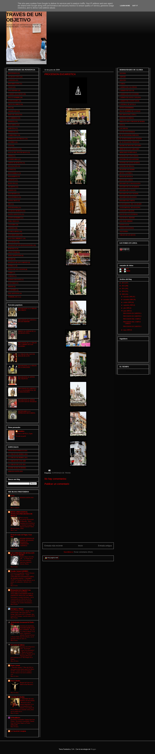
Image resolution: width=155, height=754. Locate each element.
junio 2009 (126, 311)
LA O (9, 146)
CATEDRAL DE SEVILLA (128, 104)
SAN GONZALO (13, 149)
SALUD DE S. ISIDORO (127, 218)
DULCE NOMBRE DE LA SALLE (130, 111)
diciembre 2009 (128, 297)
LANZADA (11, 80)
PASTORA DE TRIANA (127, 166)
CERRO (10, 273)
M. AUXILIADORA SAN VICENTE (131, 139)
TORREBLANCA (13, 297)
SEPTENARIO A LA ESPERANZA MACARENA (26, 412)
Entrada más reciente (53, 546)
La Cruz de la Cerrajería (18, 731)
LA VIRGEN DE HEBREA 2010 (17, 454)
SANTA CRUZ (12, 200)
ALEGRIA (123, 73)
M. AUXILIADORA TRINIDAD (129, 142)
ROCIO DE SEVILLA (126, 176)
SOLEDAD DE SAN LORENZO (18, 262)
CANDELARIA (13, 159)
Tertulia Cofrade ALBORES (19, 571)
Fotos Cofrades (15, 681)
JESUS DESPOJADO (14, 255)
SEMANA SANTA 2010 (15, 471)
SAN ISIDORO (13, 90)
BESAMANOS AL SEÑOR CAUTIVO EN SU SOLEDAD (27, 400)
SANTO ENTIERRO (14, 218)
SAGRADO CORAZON (127, 211)
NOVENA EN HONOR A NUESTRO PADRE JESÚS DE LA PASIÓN (27, 627)
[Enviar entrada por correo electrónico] (49, 470)
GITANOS (11, 228)
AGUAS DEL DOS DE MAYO (17, 152)
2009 (123, 294)
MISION (10, 286)
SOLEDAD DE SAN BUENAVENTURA (20, 245)
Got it (135, 6)
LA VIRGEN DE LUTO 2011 (17, 464)
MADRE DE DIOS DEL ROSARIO (130, 146)
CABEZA (122, 84)
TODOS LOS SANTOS (127, 228)
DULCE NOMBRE (14, 97)
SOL (9, 108)
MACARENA (12, 125)
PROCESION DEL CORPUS (132, 319)
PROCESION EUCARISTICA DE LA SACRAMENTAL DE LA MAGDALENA (27, 390)
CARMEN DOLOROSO (15, 94)
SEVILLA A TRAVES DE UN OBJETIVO (24, 14)
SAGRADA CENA (14, 77)
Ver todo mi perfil (21, 436)
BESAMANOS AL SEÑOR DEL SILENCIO (26, 378)
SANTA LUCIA (124, 225)
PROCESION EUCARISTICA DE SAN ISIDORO (27, 320)
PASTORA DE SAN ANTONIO (129, 159)
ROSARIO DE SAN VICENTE (129, 194)
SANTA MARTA (13, 101)
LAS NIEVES (124, 128)
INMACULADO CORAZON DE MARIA (132, 121)
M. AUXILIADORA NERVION (129, 135)
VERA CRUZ (12, 221)
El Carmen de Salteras (18, 645)
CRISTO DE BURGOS (15, 163)
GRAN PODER (13, 252)
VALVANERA (124, 231)
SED (9, 204)
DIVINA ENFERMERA (127, 108)
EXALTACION (12, 166)
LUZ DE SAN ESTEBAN (127, 132)
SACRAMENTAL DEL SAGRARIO (131, 204)
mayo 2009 (126, 330)
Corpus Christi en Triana (18, 610)
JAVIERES (11, 142)
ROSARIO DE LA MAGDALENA (130, 183)
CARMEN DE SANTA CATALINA (130, 97)
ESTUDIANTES (13, 207)
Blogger (93, 749)
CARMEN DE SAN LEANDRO (129, 94)
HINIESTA (11, 121)
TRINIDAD (11, 132)
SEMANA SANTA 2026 (27, 497)
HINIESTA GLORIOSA (127, 118)
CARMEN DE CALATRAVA (128, 87)
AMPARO (123, 77)
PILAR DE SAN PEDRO (127, 169)
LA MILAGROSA (13, 231)
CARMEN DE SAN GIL (127, 90)
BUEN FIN (11, 183)
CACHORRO (12, 290)
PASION (10, 190)
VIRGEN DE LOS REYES (128, 235)
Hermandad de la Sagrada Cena (21, 590)
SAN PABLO (12, 283)
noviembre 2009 (128, 299)
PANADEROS (12, 176)
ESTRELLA (11, 266)
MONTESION (12, 73)
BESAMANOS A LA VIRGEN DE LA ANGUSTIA (27, 366)
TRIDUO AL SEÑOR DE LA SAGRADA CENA (26, 332)
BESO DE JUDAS (13, 115)
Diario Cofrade (15, 665)
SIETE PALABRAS (14, 104)
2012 (123, 286)
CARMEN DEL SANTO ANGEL (130, 101)
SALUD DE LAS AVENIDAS (129, 214)
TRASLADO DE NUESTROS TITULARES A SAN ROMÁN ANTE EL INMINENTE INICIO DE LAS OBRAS (22, 593)
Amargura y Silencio (17, 609)
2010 (123, 291)
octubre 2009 (127, 302)
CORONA (11, 276)
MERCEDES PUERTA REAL (128, 152)
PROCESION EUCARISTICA (132, 313)
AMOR (10, 156)
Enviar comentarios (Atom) (83, 552)
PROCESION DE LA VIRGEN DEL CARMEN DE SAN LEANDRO (27, 344)
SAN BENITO (12, 194)
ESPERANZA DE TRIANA (61, 473)
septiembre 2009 (128, 305)
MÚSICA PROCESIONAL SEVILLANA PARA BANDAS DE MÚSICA (21, 514)
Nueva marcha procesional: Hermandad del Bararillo (27, 519)
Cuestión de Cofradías (18, 697)
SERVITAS (11, 128)
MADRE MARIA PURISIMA (17, 468)
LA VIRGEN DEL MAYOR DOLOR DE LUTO (26, 355)
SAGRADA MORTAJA (15, 211)
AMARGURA (12, 111)
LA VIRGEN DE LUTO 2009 (17, 461)
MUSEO (10, 259)
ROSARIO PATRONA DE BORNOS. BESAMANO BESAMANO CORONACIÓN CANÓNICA (27, 542)
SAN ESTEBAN (13, 197)
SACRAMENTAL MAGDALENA (130, 207)
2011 (123, 288)
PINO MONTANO (13, 293)
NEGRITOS (11, 187)
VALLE (10, 87)
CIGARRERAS (12, 118)
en (134, 371)
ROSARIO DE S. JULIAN (128, 190)
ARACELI (123, 80)
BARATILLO (12, 249)
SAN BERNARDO (14, 235)
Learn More (125, 6)
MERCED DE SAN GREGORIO (129, 149)
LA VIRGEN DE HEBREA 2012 (17, 457)
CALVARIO (11, 225)
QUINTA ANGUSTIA (14, 280)
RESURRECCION (13, 84)
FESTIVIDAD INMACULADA (17, 451)
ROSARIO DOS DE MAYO (128, 197)
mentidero (21, 431)
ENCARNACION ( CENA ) (128, 115)
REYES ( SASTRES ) (126, 173)
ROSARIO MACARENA (127, 200)
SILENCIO (11, 180)
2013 (123, 283)
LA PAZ (10, 169)
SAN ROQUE (12, 242)
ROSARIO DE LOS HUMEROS (129, 187)
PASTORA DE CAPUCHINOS (129, 156)
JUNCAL (122, 125)
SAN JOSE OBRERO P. (15, 238)
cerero (12, 496)
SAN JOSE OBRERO (126, 221)
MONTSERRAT (13, 173)
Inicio (80, 546)
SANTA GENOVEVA (14, 214)
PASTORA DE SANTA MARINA (130, 163)
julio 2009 (126, 308)
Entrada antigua (105, 546)
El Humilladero (15, 718)
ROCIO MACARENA (126, 180)
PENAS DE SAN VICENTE (16, 269)
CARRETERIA (12, 135)
